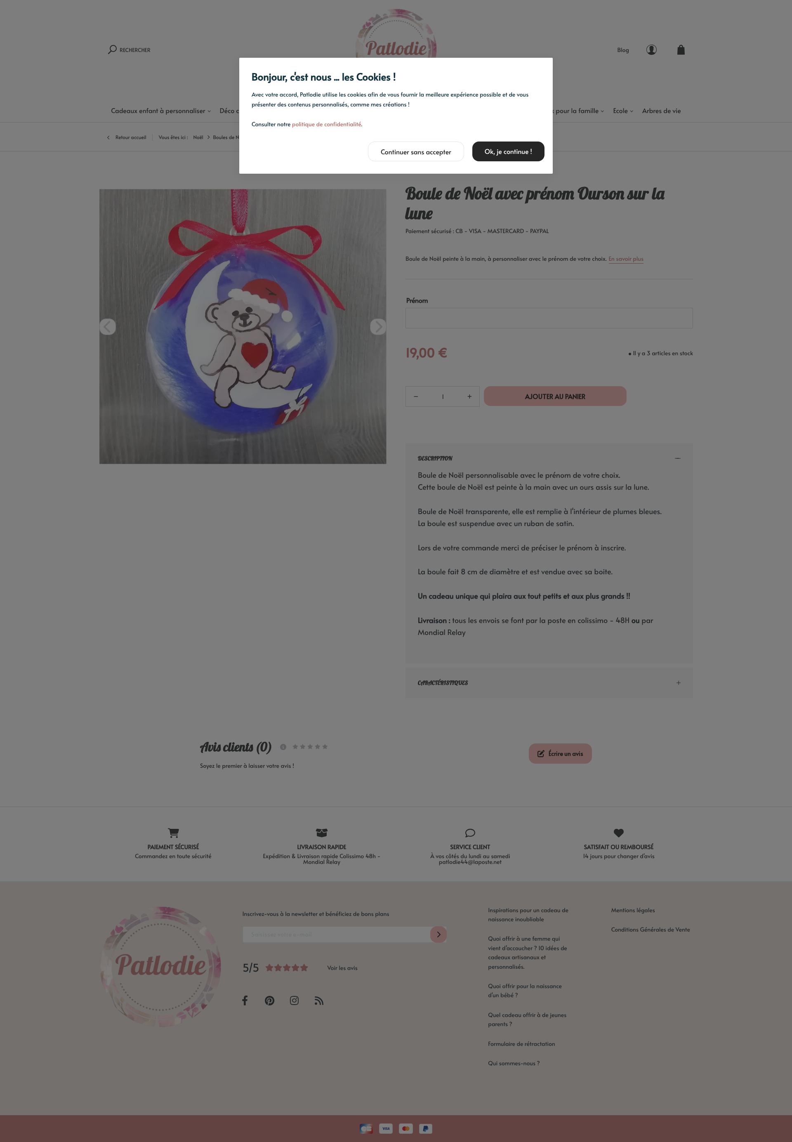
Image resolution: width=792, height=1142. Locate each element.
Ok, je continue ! (508, 151)
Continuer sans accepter (416, 151)
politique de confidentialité (326, 124)
